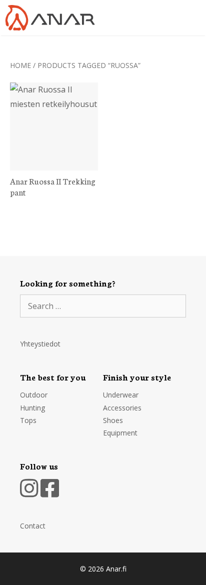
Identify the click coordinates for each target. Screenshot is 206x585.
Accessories (122, 407)
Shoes (113, 420)
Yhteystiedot (40, 343)
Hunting (32, 407)
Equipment (120, 433)
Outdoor (34, 395)
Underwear (120, 395)
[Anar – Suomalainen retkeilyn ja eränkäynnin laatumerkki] (52, 18)
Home (20, 65)
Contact (33, 525)
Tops (28, 420)
